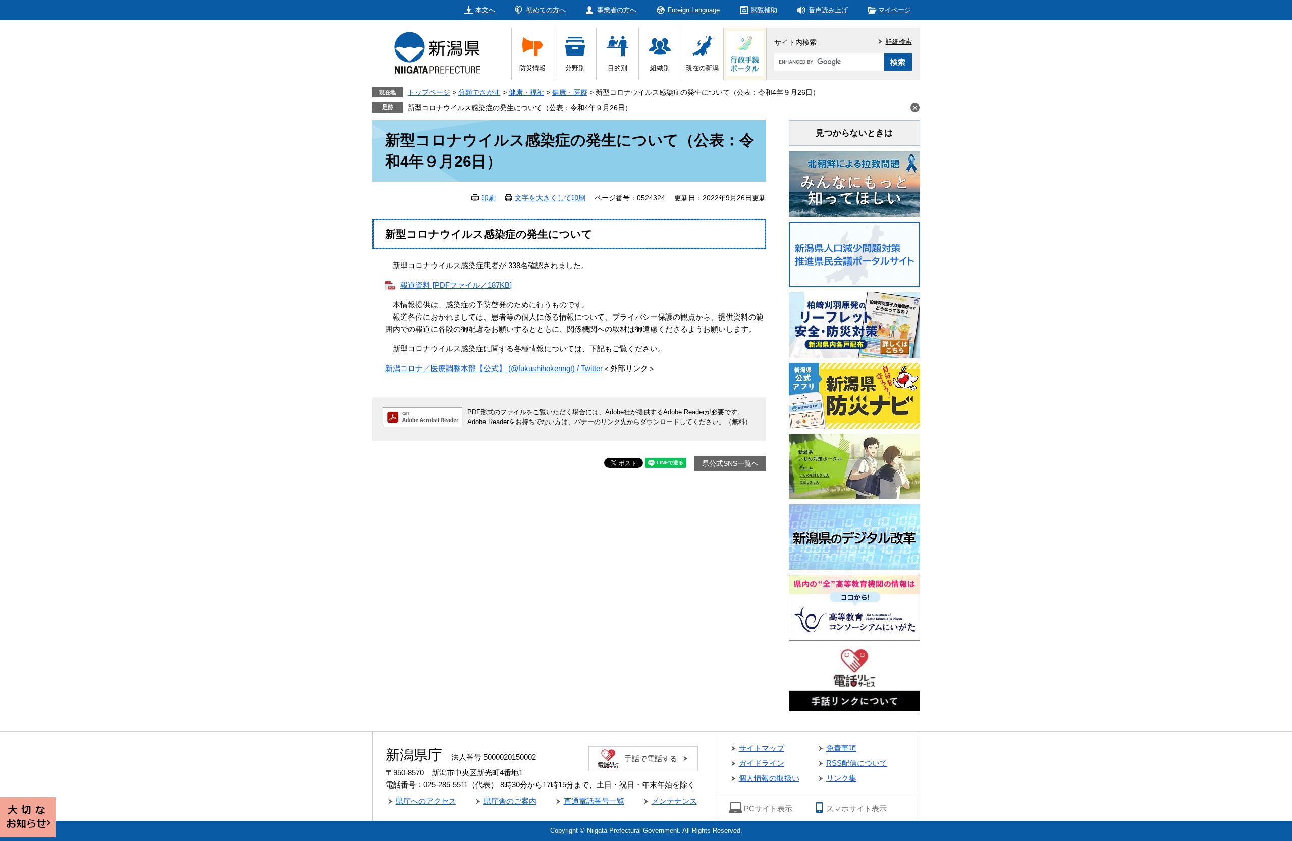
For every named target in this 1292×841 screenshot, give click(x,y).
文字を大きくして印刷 (550, 198)
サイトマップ (761, 748)
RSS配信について (856, 763)
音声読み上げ (828, 10)
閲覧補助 (764, 10)
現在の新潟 (702, 68)
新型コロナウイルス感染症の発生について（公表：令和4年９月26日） (520, 107)
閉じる (915, 107)
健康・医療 (569, 92)
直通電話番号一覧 (594, 801)
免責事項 (841, 748)
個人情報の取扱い (769, 778)
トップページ (429, 92)
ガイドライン (761, 763)
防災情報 (532, 68)
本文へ (485, 10)
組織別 (660, 68)
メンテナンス (674, 801)
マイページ (894, 10)
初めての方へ (546, 10)
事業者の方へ (616, 10)
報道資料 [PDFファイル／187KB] (456, 285)
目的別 (617, 68)
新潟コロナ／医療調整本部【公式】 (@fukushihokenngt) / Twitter (494, 368)
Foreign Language (694, 10)
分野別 (575, 68)
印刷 (488, 198)
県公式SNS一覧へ (730, 463)
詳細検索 (899, 41)
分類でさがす (479, 92)
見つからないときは (854, 133)
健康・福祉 (526, 92)
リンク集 (841, 778)
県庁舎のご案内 (509, 801)
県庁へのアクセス (426, 801)
